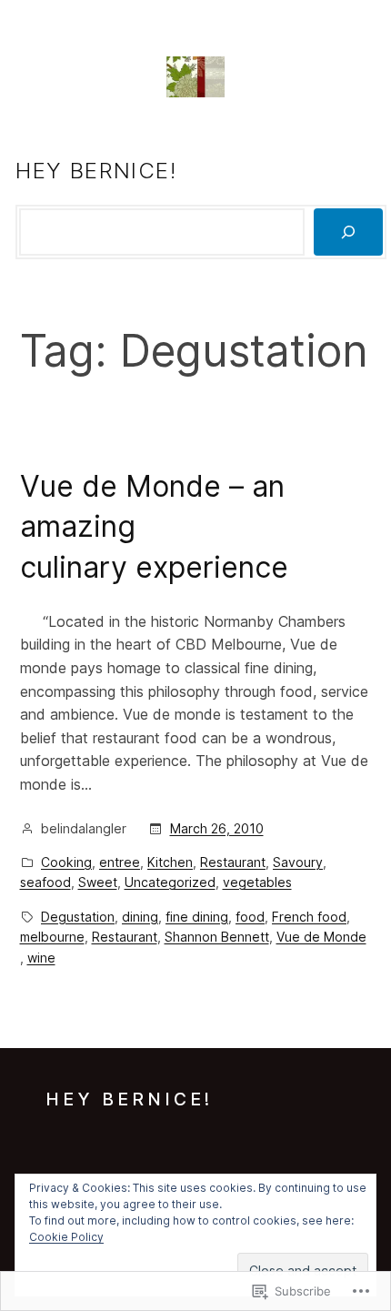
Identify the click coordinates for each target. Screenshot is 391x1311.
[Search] (348, 232)
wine (41, 957)
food (250, 916)
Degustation (78, 916)
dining (140, 916)
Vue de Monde (321, 936)
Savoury (298, 862)
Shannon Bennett (217, 936)
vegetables (257, 882)
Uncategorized (170, 882)
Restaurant (233, 862)
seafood (45, 882)
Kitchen (170, 862)
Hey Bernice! (95, 170)
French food (309, 916)
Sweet (97, 882)
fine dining (196, 916)
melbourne (52, 936)
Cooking (66, 862)
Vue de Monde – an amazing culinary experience (154, 527)
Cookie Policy (66, 1237)
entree (119, 862)
